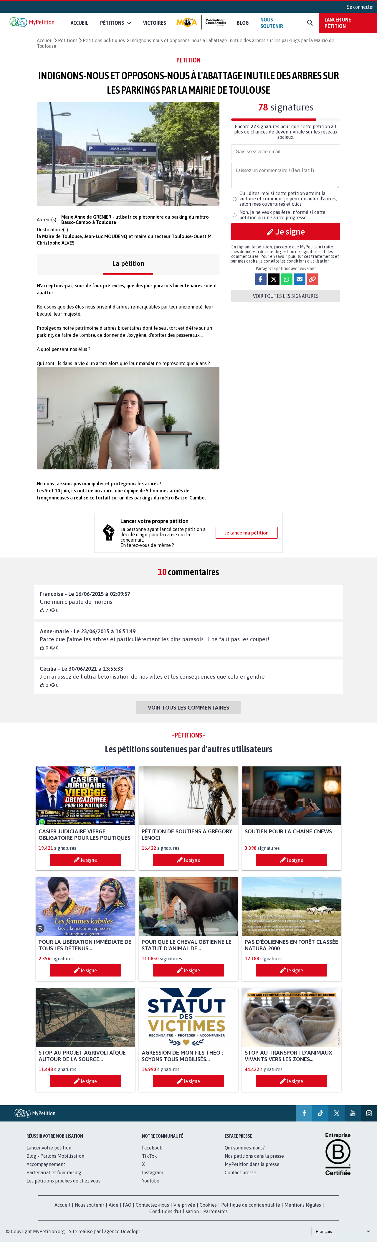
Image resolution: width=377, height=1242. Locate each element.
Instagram (152, 1172)
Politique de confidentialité (250, 1205)
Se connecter (360, 7)
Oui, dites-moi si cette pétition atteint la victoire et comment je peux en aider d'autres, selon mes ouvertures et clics (288, 199)
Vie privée (184, 1205)
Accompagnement (46, 1164)
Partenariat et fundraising (54, 1172)
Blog (243, 22)
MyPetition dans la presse (252, 1164)
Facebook (152, 1147)
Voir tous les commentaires (188, 707)
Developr (130, 1231)
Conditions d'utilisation (174, 1211)
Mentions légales (303, 1205)
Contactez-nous (152, 1205)
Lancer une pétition (338, 22)
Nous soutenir (271, 22)
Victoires (154, 22)
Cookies (208, 1205)
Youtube (150, 1180)
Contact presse (240, 1172)
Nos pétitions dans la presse (254, 1156)
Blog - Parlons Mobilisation (55, 1156)
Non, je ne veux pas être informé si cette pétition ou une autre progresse (282, 215)
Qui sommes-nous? (245, 1147)
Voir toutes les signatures (286, 296)
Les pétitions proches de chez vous (63, 1180)
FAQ (127, 1205)
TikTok (149, 1156)
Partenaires (215, 1211)
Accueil (79, 22)
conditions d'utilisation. (308, 261)
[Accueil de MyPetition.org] (32, 23)
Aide (113, 1205)
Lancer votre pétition (49, 1147)
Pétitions (67, 40)
